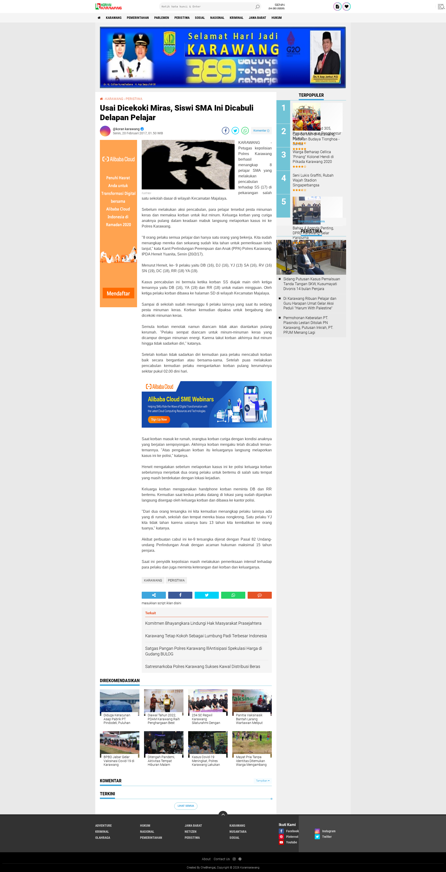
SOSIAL (200, 18)
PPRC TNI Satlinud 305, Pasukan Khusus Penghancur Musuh (317, 133)
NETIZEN (191, 831)
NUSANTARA (238, 831)
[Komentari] (260, 595)
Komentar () (261, 130)
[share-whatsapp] (245, 130)
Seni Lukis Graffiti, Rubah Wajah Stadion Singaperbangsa (313, 180)
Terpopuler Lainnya (311, 221)
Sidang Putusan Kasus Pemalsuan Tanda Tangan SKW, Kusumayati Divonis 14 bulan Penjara (311, 284)
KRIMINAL (236, 18)
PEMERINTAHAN (138, 18)
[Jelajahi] (440, 6)
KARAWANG (113, 18)
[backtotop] (223, 815)
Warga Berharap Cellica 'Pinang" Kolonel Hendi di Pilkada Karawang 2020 (313, 157)
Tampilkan (262, 780)
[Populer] (346, 6)
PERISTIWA (182, 18)
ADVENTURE (103, 825)
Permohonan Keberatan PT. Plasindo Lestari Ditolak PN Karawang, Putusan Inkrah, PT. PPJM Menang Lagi (308, 325)
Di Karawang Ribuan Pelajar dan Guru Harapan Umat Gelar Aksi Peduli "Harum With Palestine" (309, 303)
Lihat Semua (186, 805)
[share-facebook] (225, 130)
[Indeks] (337, 6)
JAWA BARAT (257, 18)
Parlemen (161, 18)
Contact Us (222, 859)
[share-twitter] (235, 130)
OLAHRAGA (102, 837)
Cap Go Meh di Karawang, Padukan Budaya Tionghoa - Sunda (316, 139)
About (206, 859)
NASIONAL (217, 18)
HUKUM (277, 18)
